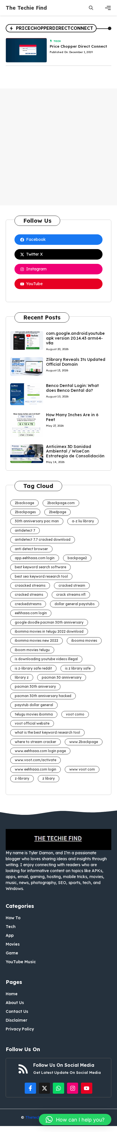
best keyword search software (40, 567)
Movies (13, 944)
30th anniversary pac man (37, 521)
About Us (15, 1002)
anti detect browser (31, 549)
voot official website (32, 723)
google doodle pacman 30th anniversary (49, 622)
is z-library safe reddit (33, 668)
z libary (48, 778)
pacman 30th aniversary (35, 686)
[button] (91, 8)
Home (12, 993)
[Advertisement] (58, 147)
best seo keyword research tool (41, 576)
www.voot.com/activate (35, 760)
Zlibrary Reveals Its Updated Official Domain (75, 362)
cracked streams (29, 594)
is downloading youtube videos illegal (46, 659)
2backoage (24, 503)
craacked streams (30, 585)
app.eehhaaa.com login (35, 558)
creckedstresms (28, 604)
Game (12, 953)
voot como (75, 714)
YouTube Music (21, 961)
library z (22, 677)
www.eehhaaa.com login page (40, 751)
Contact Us (17, 1011)
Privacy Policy (20, 1029)
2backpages (25, 512)
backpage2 (77, 558)
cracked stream (71, 585)
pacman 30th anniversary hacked (43, 696)
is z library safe (78, 668)
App (10, 935)
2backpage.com (61, 503)
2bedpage (57, 512)
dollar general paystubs (75, 604)
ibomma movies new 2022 (36, 640)
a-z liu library (83, 521)
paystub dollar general (34, 705)
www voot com (82, 769)
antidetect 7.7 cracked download (42, 539)
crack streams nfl (70, 594)
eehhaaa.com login (31, 613)
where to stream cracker (35, 742)
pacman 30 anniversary (62, 677)
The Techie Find (26, 8)
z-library (22, 778)
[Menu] (108, 8)
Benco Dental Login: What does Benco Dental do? (72, 388)
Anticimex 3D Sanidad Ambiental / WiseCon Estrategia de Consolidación (75, 451)
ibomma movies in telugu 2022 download (49, 631)
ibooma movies (84, 640)
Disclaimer (16, 1020)
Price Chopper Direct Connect (78, 46)
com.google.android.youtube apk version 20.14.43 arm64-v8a (75, 338)
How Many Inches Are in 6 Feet (72, 417)
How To (13, 917)
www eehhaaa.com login (35, 769)
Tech (57, 41)
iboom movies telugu (32, 650)
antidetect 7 (25, 530)
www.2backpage (83, 742)
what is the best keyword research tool (47, 732)
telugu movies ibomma (34, 714)
